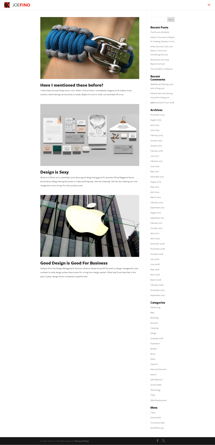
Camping (154, 328)
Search (153, 374)
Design (153, 333)
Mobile (153, 348)
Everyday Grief (156, 338)
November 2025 (157, 114)
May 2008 (154, 269)
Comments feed (157, 422)
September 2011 (157, 217)
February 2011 (156, 222)
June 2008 (155, 264)
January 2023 (156, 140)
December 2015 (157, 176)
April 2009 (155, 238)
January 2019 (156, 145)
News (152, 358)
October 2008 (156, 254)
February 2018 (156, 150)
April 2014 (154, 192)
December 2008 (157, 243)
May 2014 (154, 186)
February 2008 (156, 284)
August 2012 (155, 212)
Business (154, 322)
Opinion (154, 364)
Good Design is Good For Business (74, 263)
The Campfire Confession (161, 68)
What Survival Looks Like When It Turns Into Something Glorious (161, 50)
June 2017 (154, 155)
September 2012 (157, 207)
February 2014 (156, 202)
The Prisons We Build (159, 32)
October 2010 (156, 228)
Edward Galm (156, 93)
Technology (155, 389)
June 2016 (154, 166)
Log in (153, 412)
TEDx (152, 395)
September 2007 (157, 295)
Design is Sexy (54, 172)
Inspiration (155, 343)
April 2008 (155, 274)
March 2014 (155, 197)
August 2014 (155, 181)
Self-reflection (156, 379)
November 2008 (157, 248)
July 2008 (154, 259)
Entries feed (155, 417)
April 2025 (154, 125)
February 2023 (156, 135)
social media (155, 384)
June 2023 (154, 130)
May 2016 (154, 171)
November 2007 (157, 290)
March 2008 (155, 279)
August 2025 (155, 119)
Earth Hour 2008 (166, 102)
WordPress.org (156, 427)
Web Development (158, 400)
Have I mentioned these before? (71, 85)
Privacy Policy (82, 441)
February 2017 (156, 161)
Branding (154, 317)
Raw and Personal (158, 369)
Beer (152, 312)
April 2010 (154, 233)
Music (153, 353)
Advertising (155, 307)
